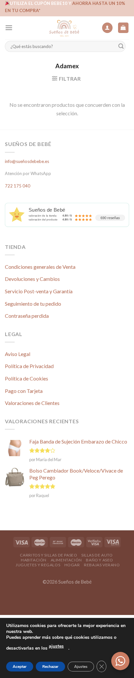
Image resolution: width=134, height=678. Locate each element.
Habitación (34, 559)
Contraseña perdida (27, 316)
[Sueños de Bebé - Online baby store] (64, 27)
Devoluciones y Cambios (32, 279)
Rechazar (50, 666)
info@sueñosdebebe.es (27, 161)
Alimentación (66, 559)
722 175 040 (17, 185)
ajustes (56, 646)
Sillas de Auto (97, 555)
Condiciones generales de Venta (40, 267)
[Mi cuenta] (107, 28)
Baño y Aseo (99, 559)
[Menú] (9, 28)
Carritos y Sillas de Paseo (48, 555)
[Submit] (121, 46)
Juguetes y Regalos (38, 564)
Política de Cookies (26, 378)
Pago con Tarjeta (24, 391)
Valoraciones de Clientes (32, 403)
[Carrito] (123, 28)
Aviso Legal (17, 354)
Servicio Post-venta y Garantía (39, 291)
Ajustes (80, 666)
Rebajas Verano (102, 564)
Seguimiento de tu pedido (33, 303)
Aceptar (20, 666)
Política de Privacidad (29, 366)
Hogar (72, 564)
